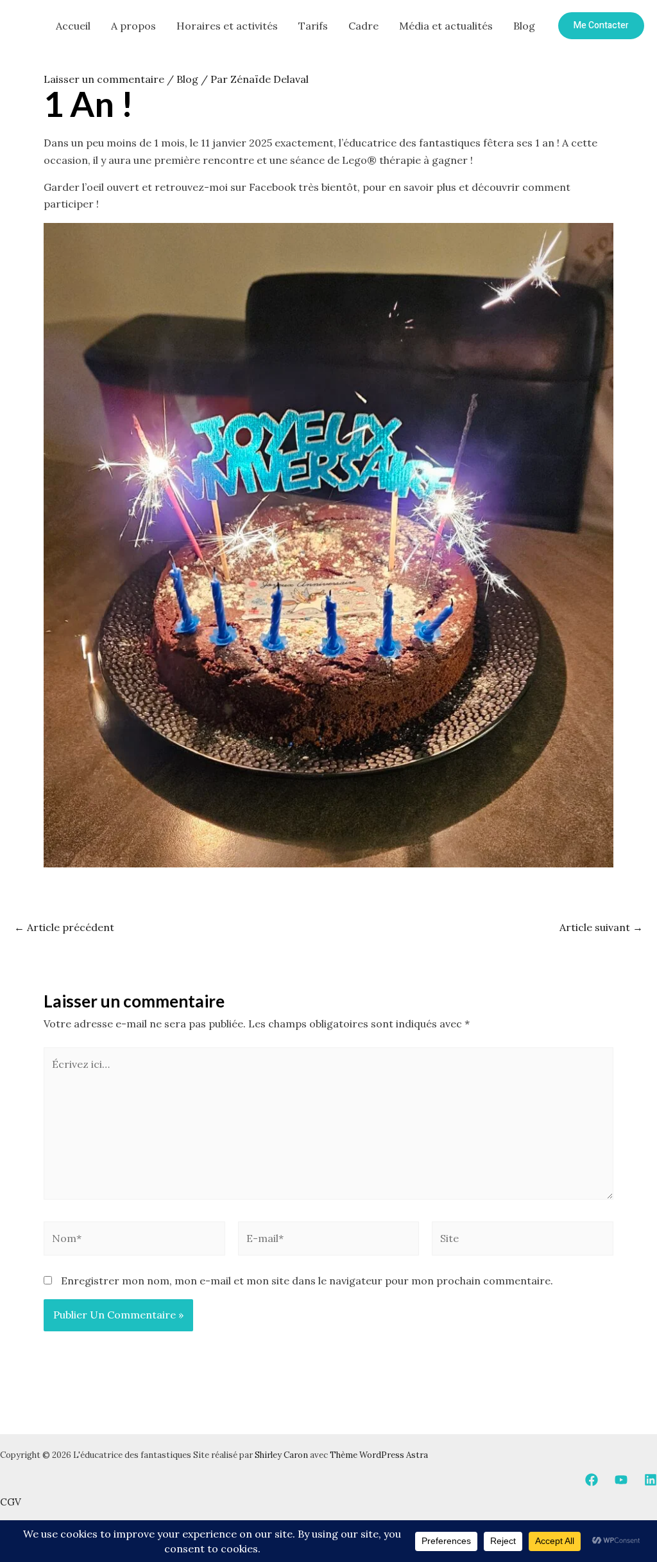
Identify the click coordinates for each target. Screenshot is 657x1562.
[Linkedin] (650, 1479)
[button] (601, 25)
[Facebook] (591, 1479)
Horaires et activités (227, 25)
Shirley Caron (281, 1455)
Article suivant (601, 927)
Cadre (363, 25)
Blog (524, 25)
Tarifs (313, 25)
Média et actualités (446, 25)
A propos (133, 25)
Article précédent (64, 927)
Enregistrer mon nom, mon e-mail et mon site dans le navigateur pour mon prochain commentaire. (307, 1280)
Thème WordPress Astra (379, 1455)
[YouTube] (621, 1479)
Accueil (73, 25)
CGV (10, 1502)
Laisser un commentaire (104, 79)
